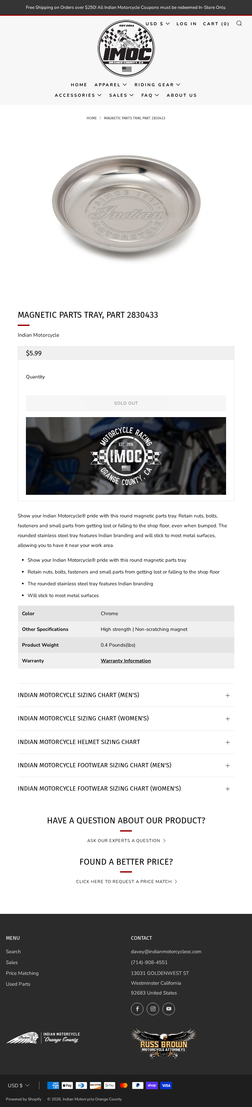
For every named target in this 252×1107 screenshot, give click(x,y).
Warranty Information (126, 660)
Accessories (75, 95)
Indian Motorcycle (38, 335)
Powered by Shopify (23, 1099)
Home (79, 85)
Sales (118, 95)
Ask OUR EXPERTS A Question (123, 841)
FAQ (147, 95)
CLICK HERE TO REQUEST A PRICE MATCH (124, 882)
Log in (187, 24)
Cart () (216, 24)
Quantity (35, 376)
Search (13, 951)
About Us (182, 95)
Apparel (107, 85)
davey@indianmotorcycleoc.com (166, 951)
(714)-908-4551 (149, 962)
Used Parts (18, 984)
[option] (126, 210)
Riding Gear (154, 85)
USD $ (155, 24)
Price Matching (22, 973)
